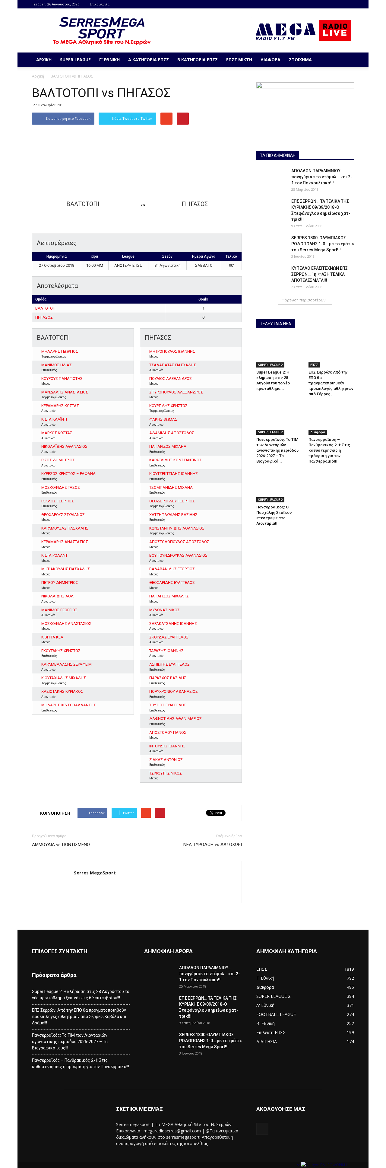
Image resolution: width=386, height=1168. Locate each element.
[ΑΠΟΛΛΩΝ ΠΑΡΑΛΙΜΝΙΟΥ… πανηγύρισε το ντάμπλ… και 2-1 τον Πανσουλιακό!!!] (271, 178)
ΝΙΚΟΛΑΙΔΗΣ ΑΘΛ (57, 596)
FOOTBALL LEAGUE (276, 1014)
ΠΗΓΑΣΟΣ (44, 317)
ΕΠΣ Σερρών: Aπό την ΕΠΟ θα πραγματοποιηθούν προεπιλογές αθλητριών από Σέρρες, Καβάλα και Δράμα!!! (79, 1016)
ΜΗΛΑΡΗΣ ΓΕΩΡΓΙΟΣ (59, 351)
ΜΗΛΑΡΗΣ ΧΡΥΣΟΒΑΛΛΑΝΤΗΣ (68, 705)
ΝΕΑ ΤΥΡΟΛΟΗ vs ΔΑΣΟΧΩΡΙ (212, 844)
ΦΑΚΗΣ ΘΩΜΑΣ (163, 419)
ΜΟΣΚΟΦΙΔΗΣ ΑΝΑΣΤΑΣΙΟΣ (66, 623)
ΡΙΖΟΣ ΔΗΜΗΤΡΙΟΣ (58, 460)
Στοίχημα (300, 59)
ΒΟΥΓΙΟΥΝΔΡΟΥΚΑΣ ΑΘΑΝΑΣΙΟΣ (178, 555)
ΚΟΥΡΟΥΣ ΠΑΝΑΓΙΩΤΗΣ (62, 378)
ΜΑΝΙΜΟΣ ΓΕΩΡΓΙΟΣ (59, 610)
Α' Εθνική (265, 1005)
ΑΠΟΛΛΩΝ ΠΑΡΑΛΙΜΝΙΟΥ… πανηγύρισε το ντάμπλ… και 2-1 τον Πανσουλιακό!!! (321, 176)
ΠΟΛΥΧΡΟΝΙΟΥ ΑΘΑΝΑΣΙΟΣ (173, 691)
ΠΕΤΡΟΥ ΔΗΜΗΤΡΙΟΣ (59, 582)
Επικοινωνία (99, 4)
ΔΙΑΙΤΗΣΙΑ (266, 1041)
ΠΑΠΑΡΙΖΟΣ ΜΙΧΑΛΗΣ (169, 596)
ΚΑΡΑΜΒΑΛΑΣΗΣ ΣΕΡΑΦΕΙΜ (66, 664)
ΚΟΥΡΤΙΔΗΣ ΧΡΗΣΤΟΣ (168, 405)
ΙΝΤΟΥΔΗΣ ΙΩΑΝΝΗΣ (167, 746)
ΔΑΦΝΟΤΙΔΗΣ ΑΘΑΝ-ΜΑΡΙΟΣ (175, 718)
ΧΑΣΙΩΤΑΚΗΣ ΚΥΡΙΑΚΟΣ (62, 691)
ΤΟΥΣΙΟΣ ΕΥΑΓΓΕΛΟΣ (167, 705)
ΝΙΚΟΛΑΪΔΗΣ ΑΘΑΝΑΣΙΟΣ (64, 446)
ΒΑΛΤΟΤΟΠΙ (45, 308)
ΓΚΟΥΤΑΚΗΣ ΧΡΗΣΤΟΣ (61, 650)
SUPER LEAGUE (75, 59)
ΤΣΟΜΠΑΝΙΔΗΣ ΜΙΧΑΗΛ (171, 487)
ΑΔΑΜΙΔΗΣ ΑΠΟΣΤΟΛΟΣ (171, 433)
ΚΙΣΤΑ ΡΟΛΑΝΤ (54, 555)
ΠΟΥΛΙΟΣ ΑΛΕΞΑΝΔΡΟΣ (170, 378)
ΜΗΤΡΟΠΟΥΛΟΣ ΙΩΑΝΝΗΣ (172, 351)
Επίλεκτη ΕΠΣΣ (271, 1032)
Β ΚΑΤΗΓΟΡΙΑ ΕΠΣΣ (197, 59)
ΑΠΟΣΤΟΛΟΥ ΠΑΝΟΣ (167, 732)
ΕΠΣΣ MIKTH (239, 59)
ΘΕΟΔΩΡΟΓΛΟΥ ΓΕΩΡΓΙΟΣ (172, 501)
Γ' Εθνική (265, 978)
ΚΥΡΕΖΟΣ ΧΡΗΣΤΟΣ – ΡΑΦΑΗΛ (68, 473)
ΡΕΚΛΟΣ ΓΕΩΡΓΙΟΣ (57, 501)
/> (299, 1164)
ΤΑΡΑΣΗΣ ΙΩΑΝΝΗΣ (166, 650)
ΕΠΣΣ (314, 365)
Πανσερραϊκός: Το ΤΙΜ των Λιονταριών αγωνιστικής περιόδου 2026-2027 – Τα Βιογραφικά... (277, 450)
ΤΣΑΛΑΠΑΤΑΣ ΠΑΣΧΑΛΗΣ (172, 365)
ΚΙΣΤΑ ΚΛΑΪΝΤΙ (54, 419)
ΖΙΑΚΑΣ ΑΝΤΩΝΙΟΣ (166, 759)
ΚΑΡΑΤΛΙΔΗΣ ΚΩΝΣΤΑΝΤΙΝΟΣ (175, 460)
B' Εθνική (265, 1023)
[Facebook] (349, 4)
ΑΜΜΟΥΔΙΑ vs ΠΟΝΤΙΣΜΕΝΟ (61, 844)
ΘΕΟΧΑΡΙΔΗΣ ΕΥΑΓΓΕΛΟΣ (172, 582)
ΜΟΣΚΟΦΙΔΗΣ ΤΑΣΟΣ (60, 487)
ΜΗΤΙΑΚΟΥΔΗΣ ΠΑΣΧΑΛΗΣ (65, 569)
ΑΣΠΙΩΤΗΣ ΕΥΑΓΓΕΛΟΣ (169, 664)
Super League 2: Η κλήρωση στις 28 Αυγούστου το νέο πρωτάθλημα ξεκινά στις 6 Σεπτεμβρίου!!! (80, 994)
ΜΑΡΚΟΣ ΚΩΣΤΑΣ (56, 433)
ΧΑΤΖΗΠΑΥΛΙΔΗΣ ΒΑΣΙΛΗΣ (173, 514)
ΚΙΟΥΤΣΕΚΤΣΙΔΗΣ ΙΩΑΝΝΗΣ (173, 473)
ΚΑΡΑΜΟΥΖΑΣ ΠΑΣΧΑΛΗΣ (64, 528)
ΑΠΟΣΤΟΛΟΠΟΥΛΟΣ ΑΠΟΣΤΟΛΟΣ (179, 541)
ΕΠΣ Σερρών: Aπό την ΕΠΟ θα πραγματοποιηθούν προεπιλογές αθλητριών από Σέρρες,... (330, 383)
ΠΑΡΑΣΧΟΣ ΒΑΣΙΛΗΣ (167, 678)
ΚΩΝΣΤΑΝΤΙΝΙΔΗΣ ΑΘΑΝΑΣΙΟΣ (176, 528)
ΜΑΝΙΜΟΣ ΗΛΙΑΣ (56, 365)
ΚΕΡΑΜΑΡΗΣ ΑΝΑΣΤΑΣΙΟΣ (64, 541)
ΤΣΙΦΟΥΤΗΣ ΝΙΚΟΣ (165, 773)
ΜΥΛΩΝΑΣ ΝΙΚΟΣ (164, 610)
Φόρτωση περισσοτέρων (303, 300)
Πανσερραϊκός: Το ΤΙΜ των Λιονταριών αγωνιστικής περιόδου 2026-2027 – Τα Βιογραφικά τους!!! (70, 1041)
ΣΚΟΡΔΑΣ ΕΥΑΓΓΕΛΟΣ (168, 637)
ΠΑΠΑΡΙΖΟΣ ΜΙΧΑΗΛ (167, 446)
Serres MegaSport (95, 873)
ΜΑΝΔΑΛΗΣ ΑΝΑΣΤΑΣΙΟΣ (64, 392)
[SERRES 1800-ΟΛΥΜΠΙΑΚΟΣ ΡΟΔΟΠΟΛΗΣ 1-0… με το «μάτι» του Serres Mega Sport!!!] (271, 245)
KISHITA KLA (52, 637)
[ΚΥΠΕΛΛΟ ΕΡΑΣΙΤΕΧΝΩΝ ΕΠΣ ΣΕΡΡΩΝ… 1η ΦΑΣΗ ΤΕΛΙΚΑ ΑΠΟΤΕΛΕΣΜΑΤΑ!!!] (271, 275)
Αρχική (44, 59)
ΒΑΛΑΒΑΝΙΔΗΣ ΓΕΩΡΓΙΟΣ (172, 569)
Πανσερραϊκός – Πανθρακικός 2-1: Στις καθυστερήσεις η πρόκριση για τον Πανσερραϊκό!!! (329, 450)
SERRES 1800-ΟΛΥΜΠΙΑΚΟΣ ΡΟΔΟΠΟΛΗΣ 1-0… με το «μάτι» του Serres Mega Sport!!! (322, 243)
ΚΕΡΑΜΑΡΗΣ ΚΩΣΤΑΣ (60, 405)
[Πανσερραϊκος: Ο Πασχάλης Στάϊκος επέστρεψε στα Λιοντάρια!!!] (279, 486)
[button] (347, 60)
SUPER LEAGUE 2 (270, 365)
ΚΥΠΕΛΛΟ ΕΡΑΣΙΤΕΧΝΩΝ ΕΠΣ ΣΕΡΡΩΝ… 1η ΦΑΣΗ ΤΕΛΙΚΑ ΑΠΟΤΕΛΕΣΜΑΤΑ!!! (319, 274)
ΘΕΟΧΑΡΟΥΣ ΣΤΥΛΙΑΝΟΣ (63, 514)
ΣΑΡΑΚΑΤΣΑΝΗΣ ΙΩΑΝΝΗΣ (173, 623)
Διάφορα (270, 59)
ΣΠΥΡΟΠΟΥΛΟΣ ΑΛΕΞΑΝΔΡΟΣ (176, 392)
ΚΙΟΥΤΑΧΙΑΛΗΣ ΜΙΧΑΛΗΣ (63, 678)
